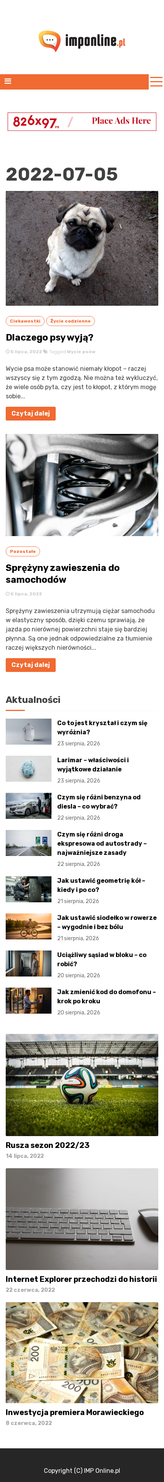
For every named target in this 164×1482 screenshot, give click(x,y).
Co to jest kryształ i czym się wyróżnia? (102, 733)
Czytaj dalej (30, 413)
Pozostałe (23, 551)
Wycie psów (81, 351)
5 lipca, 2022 (26, 351)
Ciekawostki (25, 321)
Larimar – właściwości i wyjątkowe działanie (93, 770)
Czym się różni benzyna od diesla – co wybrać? (99, 807)
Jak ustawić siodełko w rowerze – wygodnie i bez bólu (107, 928)
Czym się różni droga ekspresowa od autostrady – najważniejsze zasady (102, 849)
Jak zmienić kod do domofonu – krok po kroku (106, 1002)
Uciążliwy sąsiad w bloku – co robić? (101, 965)
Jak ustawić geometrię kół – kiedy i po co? (101, 891)
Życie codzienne (70, 321)
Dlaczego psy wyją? (49, 337)
